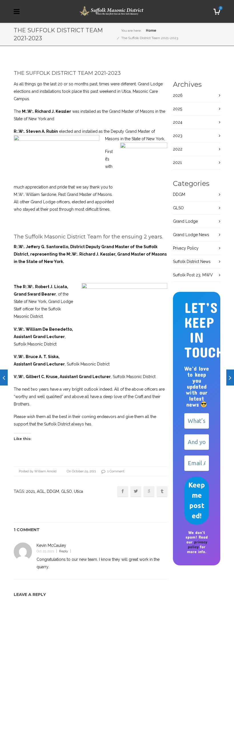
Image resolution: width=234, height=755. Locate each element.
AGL (41, 491)
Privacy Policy (186, 248)
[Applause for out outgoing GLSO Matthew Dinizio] (230, 377)
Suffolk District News (192, 261)
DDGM (53, 491)
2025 (177, 109)
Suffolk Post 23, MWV (193, 275)
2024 (177, 122)
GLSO (66, 491)
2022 (177, 149)
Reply (63, 551)
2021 (30, 491)
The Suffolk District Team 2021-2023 (149, 38)
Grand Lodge (185, 221)
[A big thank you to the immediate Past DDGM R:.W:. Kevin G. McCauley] (4, 377)
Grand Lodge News (191, 234)
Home (151, 31)
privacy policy (197, 544)
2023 (177, 135)
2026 (178, 95)
